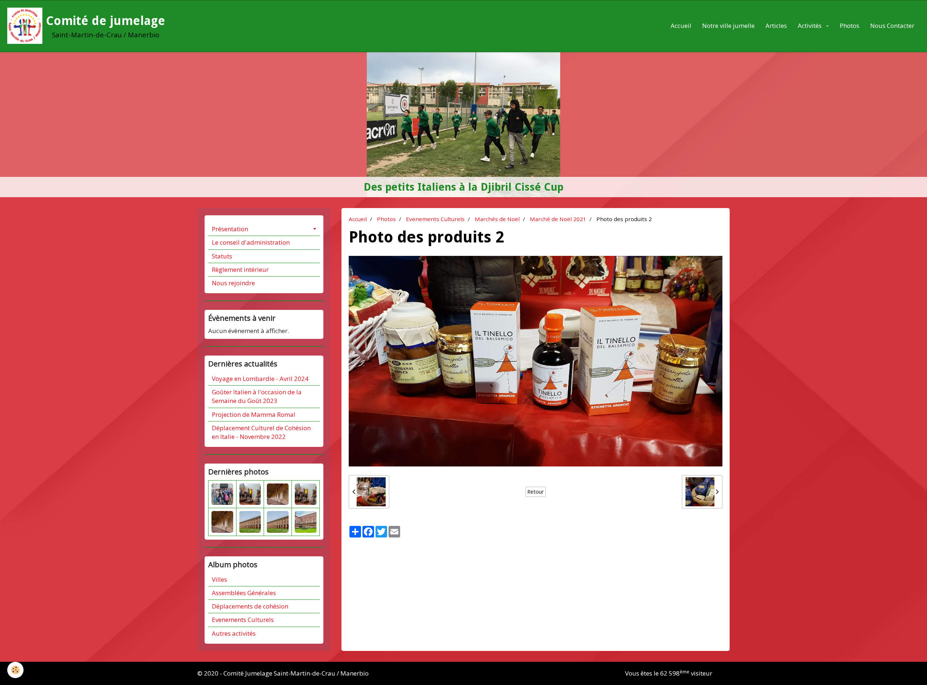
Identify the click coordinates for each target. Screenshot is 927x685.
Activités (810, 25)
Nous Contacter (892, 25)
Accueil (681, 25)
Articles (776, 25)
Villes (219, 579)
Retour (535, 491)
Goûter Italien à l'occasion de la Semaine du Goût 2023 (257, 396)
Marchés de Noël (497, 219)
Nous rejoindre (233, 283)
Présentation (230, 229)
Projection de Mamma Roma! (253, 414)
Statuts (222, 256)
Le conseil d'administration (251, 242)
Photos (849, 25)
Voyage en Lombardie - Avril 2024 (260, 378)
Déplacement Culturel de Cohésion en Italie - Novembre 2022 (261, 432)
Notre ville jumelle (728, 25)
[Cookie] (15, 670)
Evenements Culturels (435, 219)
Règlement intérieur (240, 269)
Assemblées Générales (244, 593)
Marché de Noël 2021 (558, 219)
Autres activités (234, 633)
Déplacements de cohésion (250, 606)
